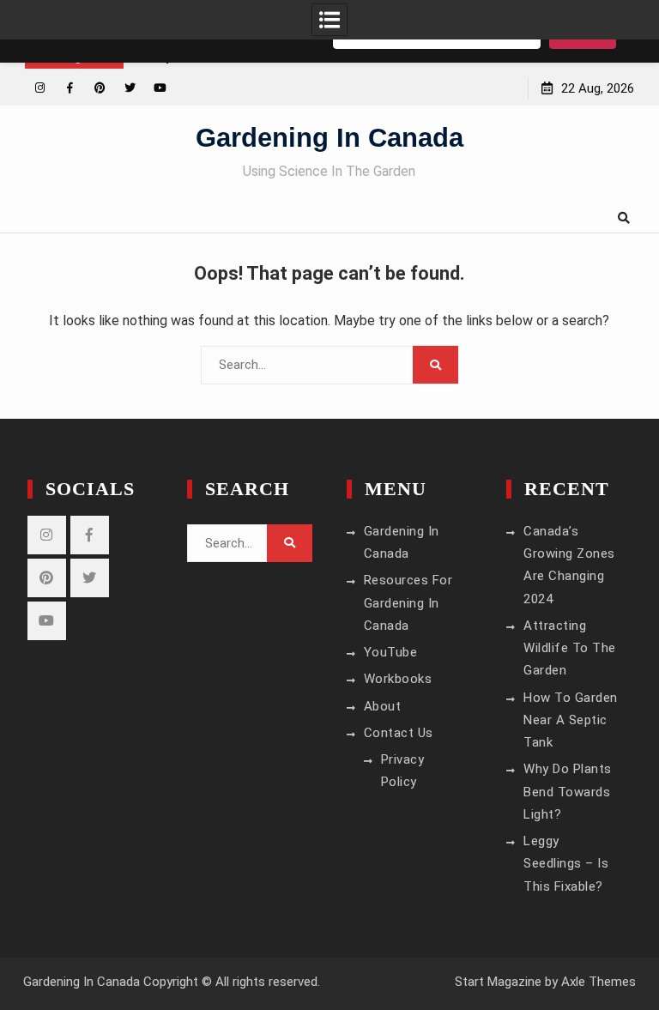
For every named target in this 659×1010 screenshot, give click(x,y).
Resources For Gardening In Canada (408, 602)
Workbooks (398, 678)
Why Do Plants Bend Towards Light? (567, 791)
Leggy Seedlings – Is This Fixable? (565, 863)
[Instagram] (40, 88)
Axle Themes (598, 981)
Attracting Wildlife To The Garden (569, 648)
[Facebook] (70, 88)
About (383, 706)
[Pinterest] (100, 88)
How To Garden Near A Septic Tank (570, 720)
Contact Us (398, 733)
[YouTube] (160, 88)
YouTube (391, 652)
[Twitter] (130, 88)
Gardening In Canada (329, 138)
